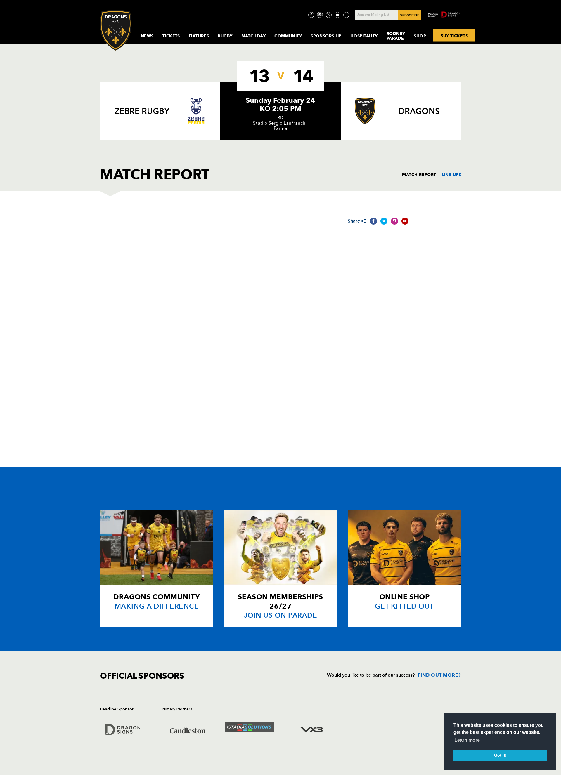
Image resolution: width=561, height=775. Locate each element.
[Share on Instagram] (394, 221)
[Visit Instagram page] (320, 15)
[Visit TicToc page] (346, 15)
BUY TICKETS (454, 35)
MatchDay (253, 36)
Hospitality (364, 36)
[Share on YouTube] (404, 221)
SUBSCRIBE (409, 15)
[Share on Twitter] (383, 221)
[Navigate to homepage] (115, 30)
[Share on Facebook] (373, 221)
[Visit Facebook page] (311, 15)
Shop (420, 36)
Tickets (171, 36)
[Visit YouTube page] (337, 15)
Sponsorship (326, 36)
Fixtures (199, 36)
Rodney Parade (396, 36)
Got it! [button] (500, 755)
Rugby (225, 36)
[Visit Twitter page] (329, 15)
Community (288, 36)
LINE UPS (451, 174)
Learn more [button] (467, 740)
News (147, 36)
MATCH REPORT (419, 174)
